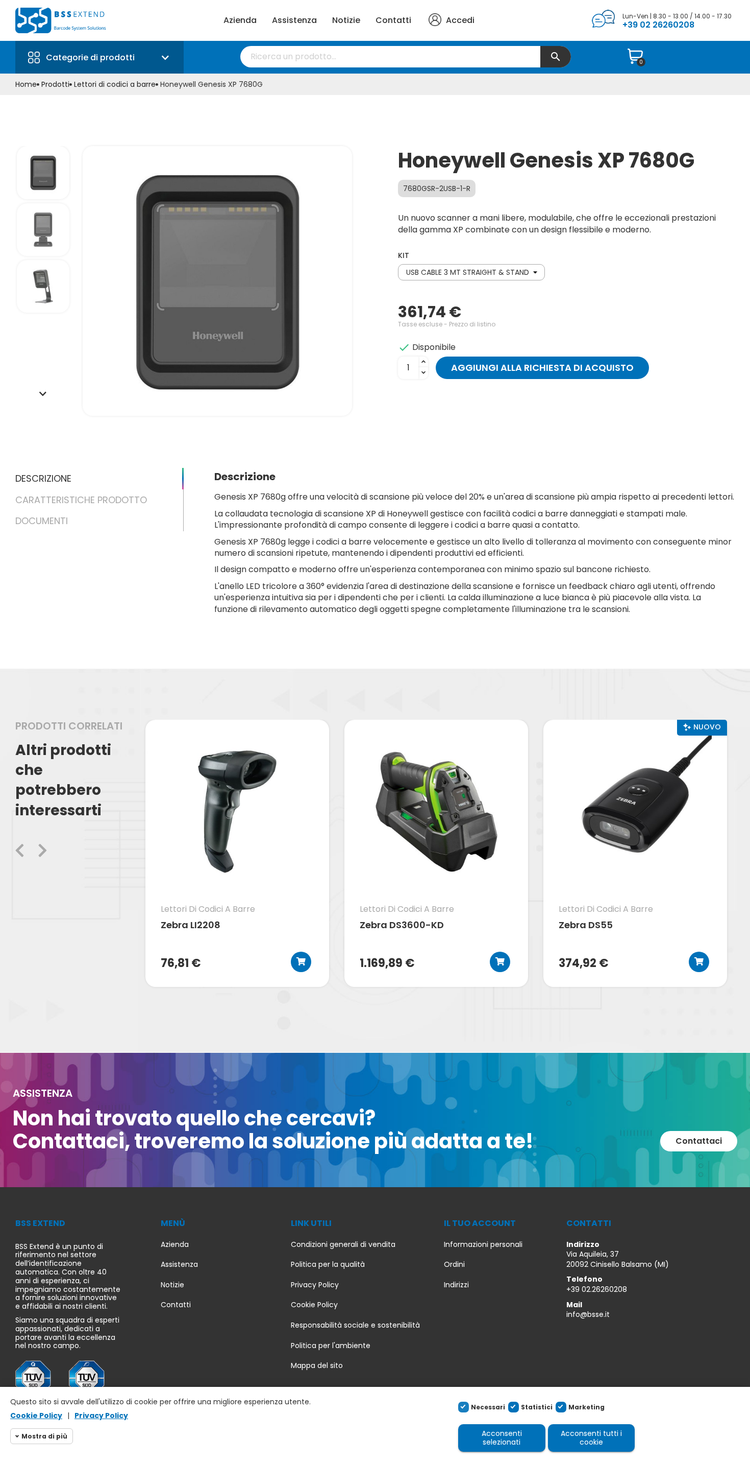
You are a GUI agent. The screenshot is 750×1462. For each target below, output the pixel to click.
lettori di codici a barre (208, 909)
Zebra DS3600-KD (402, 925)
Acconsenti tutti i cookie (591, 1437)
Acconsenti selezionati (502, 1437)
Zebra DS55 (586, 925)
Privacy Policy (315, 1285)
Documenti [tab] (41, 520)
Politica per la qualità (328, 1264)
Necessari (488, 1407)
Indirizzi (456, 1285)
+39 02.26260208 (596, 1289)
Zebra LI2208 (190, 925)
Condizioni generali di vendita (343, 1244)
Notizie (346, 20)
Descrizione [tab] (43, 478)
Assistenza (294, 20)
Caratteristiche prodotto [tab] (81, 499)
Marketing (586, 1407)
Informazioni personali (483, 1244)
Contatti (393, 20)
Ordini (454, 1264)
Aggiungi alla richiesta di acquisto (542, 367)
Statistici (537, 1407)
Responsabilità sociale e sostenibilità (355, 1325)
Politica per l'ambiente (330, 1346)
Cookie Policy (314, 1305)
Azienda (240, 20)
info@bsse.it (588, 1314)
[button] (698, 1141)
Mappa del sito (317, 1366)
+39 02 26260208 (658, 25)
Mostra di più (44, 1436)
